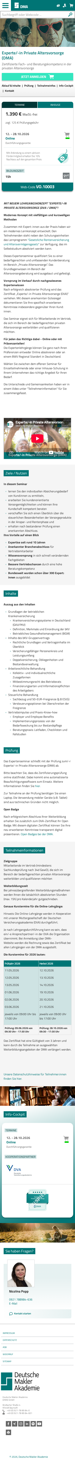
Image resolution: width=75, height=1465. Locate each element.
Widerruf (8, 1354)
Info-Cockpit (66, 86)
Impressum (9, 1333)
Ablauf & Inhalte (11, 86)
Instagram (20, 1424)
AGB (5, 1347)
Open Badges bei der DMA (37, 834)
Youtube (39, 1424)
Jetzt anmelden (33, 76)
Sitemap (7, 1361)
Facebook (8, 1424)
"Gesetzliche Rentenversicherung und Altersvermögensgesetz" (36, 242)
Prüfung (29, 86)
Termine (20, 105)
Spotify (33, 1424)
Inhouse (55, 105)
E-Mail (13, 1303)
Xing (14, 1424)
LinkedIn (27, 1424)
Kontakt (9, 91)
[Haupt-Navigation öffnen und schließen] (5, 5)
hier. (38, 786)
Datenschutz (10, 1340)
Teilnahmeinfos (46, 86)
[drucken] (8, 1432)
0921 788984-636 (20, 1299)
